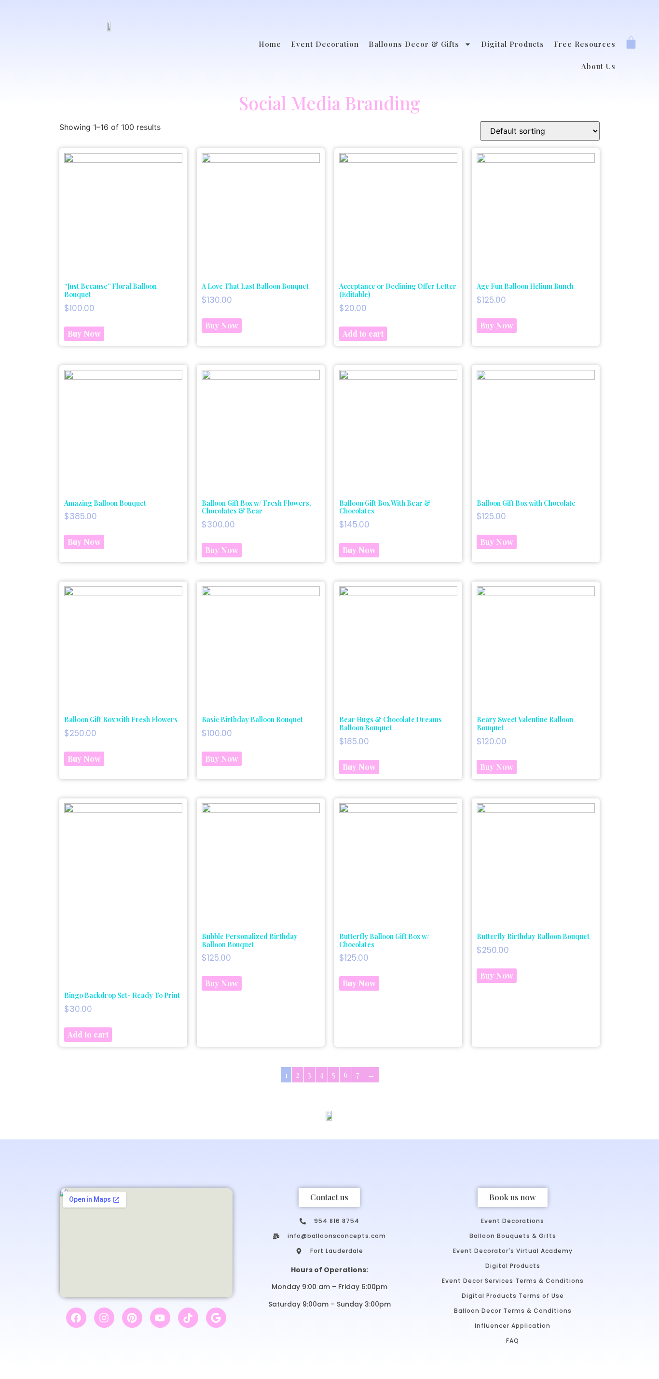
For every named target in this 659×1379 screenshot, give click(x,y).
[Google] (216, 1318)
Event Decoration (325, 44)
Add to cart (363, 333)
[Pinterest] (132, 1318)
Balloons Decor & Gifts (414, 44)
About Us (598, 66)
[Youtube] (160, 1318)
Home (270, 44)
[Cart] (631, 43)
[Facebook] (76, 1318)
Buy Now (84, 333)
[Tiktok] (188, 1318)
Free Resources (585, 44)
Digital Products (512, 44)
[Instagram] (104, 1318)
